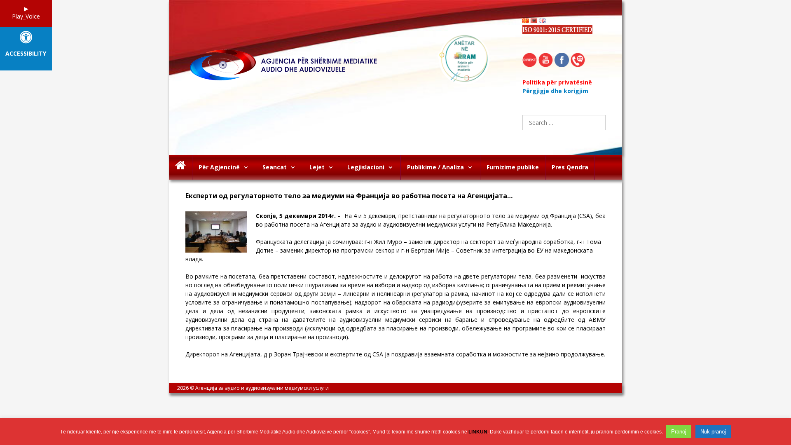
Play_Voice (26, 16)
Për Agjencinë (219, 167)
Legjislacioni (365, 167)
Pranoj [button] (678, 432)
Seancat (274, 167)
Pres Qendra (570, 167)
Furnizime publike (513, 167)
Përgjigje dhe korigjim (555, 91)
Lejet (317, 167)
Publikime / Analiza (435, 167)
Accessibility (25, 53)
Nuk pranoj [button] (713, 432)
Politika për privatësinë (557, 82)
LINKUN (477, 432)
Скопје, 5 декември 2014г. (296, 216)
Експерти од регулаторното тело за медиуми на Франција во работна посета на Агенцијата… (349, 196)
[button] (248, 167)
